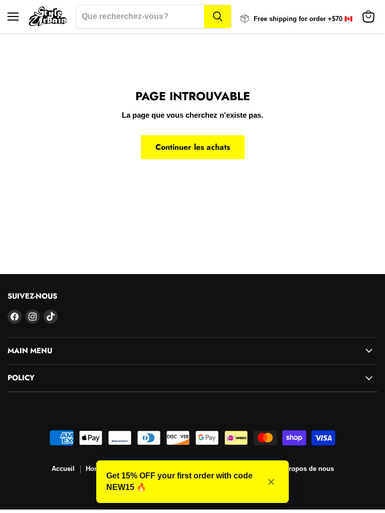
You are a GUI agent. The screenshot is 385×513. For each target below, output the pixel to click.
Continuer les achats (192, 147)
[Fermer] (271, 481)
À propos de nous (306, 468)
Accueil (63, 468)
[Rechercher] (217, 16)
